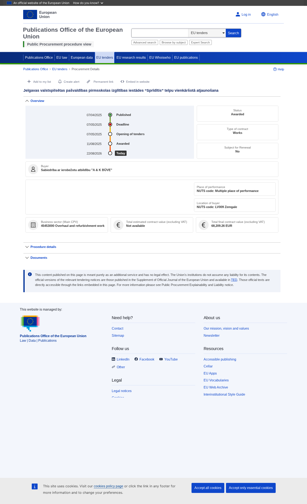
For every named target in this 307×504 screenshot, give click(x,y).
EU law (61, 57)
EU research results (131, 57)
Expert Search (200, 42)
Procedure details (43, 247)
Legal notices (122, 391)
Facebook (147, 359)
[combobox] (160, 33)
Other (121, 367)
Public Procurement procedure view (59, 44)
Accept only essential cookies (251, 488)
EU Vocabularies (216, 380)
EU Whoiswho (160, 57)
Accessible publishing (220, 359)
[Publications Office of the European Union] (39, 14)
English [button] (272, 14)
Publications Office (39, 57)
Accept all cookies (207, 488)
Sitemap (118, 335)
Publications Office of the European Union (53, 336)
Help (281, 69)
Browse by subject (174, 42)
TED (234, 280)
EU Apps (210, 373)
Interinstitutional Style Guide (224, 394)
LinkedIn (123, 359)
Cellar (208, 366)
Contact (117, 328)
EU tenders (104, 57)
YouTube (171, 359)
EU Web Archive (216, 387)
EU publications (186, 57)
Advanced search (144, 42)
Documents (38, 257)
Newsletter (211, 335)
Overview (37, 101)
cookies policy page (108, 486)
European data (82, 57)
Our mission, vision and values (226, 328)
